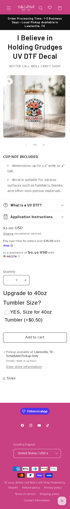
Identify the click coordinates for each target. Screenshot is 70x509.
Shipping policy (49, 494)
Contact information (37, 500)
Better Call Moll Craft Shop (33, 482)
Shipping (8, 234)
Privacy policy (53, 487)
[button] (8, 8)
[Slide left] (26, 145)
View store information (24, 367)
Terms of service (25, 494)
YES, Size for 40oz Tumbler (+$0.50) (28, 315)
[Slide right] (44, 145)
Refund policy (31, 487)
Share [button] (11, 378)
